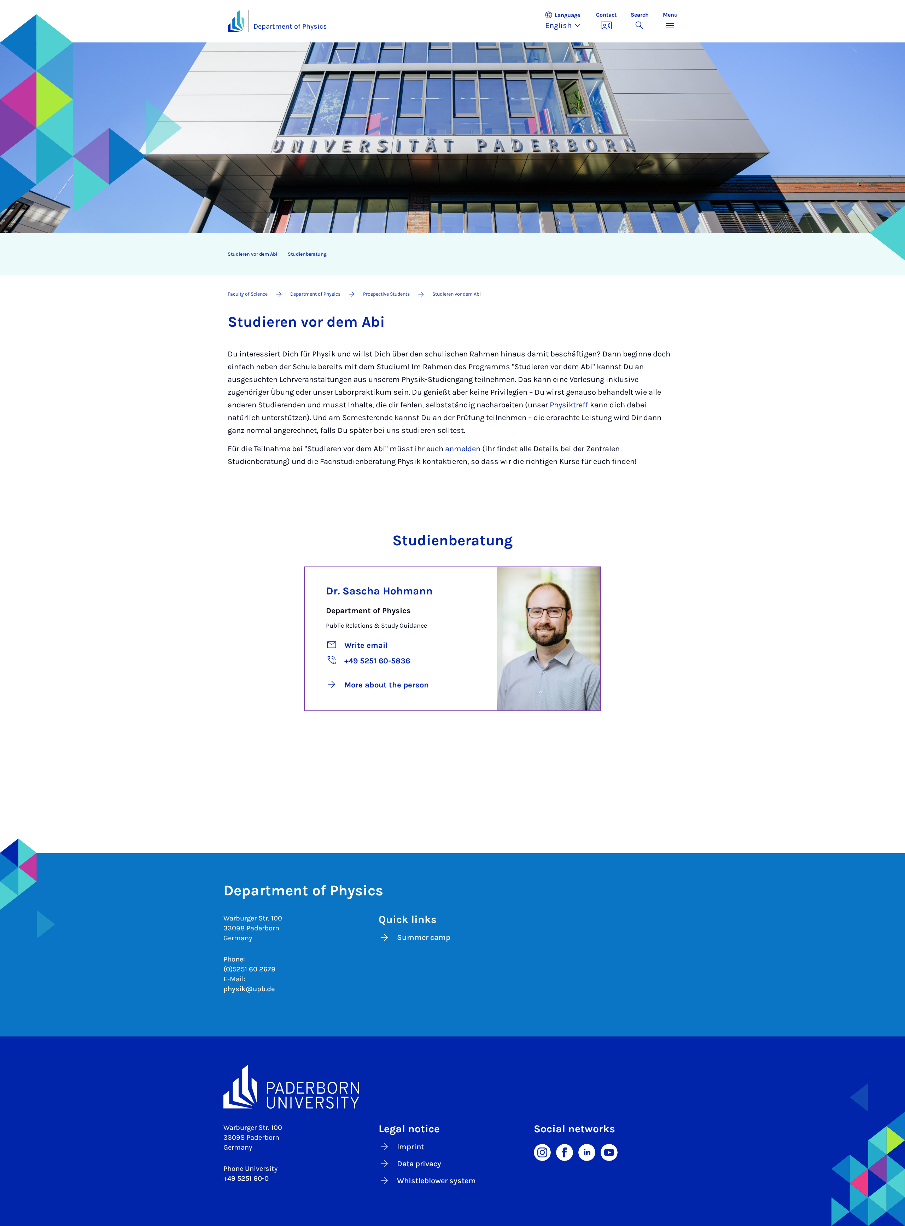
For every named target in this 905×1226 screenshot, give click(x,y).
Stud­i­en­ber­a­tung (307, 254)
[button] (566, 21)
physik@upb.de (249, 989)
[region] (448, 254)
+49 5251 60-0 (246, 1178)
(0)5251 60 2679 (249, 969)
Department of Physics (290, 26)
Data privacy (419, 1163)
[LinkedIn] (586, 1151)
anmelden (462, 448)
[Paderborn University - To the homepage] (236, 21)
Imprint (410, 1146)
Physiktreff (570, 404)
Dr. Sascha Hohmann (379, 591)
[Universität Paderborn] (452, 1087)
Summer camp (423, 937)
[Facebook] (564, 1151)
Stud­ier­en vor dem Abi (252, 254)
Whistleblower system (436, 1180)
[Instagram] (542, 1151)
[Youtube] (609, 1151)
